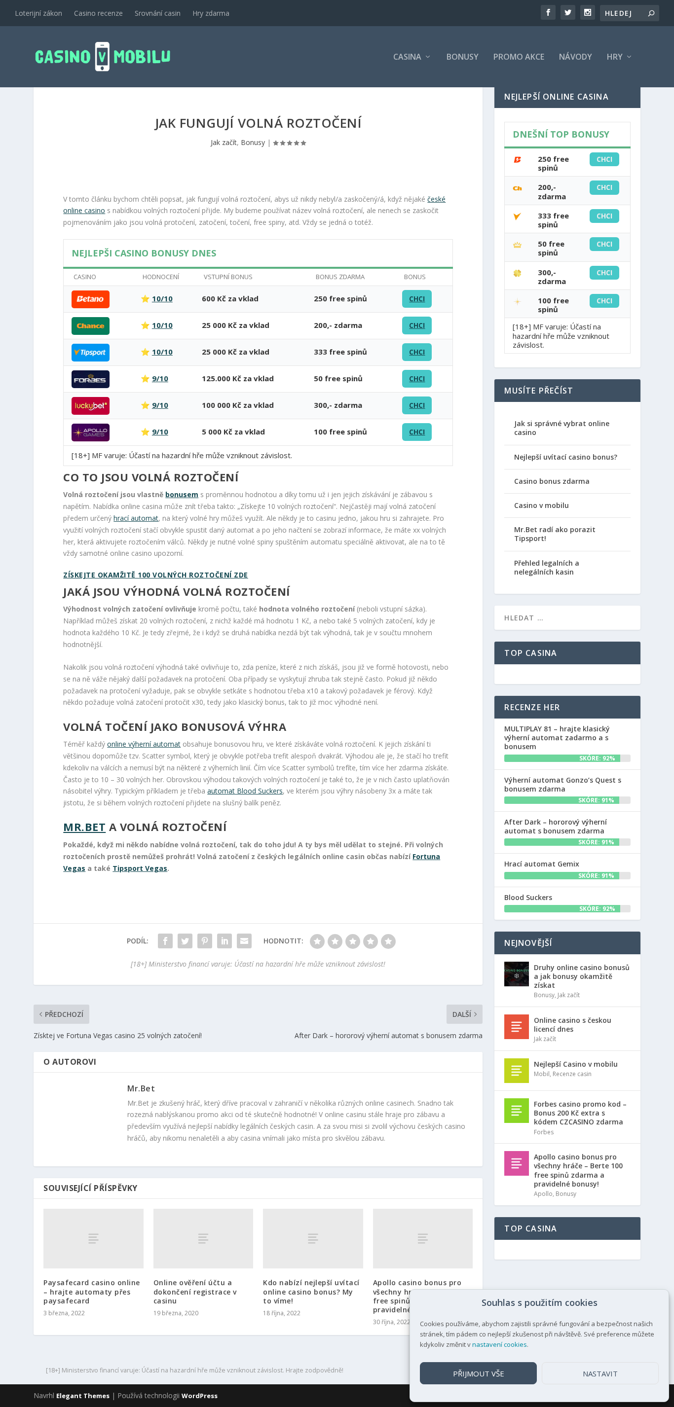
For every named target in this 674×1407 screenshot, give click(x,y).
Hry (615, 57)
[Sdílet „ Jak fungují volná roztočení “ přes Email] (244, 941)
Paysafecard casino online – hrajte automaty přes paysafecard (91, 1291)
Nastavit (600, 1373)
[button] (654, 1303)
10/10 (162, 298)
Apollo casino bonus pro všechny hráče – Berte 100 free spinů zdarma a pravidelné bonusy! (578, 1170)
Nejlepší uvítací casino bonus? (565, 457)
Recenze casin (572, 1074)
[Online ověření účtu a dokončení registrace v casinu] (203, 1238)
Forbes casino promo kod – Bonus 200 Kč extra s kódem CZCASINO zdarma (580, 1112)
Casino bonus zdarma (552, 481)
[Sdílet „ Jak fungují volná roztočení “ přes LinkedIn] (224, 941)
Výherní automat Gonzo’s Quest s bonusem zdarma (562, 784)
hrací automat (135, 518)
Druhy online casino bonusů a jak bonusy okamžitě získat (582, 976)
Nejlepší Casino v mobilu (576, 1064)
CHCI (417, 298)
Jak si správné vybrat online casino (561, 428)
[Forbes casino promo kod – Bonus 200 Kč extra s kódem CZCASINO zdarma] (516, 1110)
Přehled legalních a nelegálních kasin (546, 567)
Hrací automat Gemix (541, 863)
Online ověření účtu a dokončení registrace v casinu (195, 1291)
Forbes (544, 1132)
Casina (407, 57)
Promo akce (518, 57)
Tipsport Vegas (139, 868)
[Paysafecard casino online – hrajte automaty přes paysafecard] (93, 1238)
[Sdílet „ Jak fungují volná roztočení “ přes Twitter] (185, 941)
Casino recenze (98, 13)
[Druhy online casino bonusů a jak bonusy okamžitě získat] (516, 974)
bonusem (181, 494)
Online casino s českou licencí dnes (572, 1024)
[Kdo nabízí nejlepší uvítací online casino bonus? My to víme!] (313, 1238)
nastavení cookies (499, 1344)
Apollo (543, 1194)
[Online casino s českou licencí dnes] (516, 1026)
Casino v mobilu (541, 505)
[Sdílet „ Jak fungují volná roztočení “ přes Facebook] (165, 941)
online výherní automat (144, 744)
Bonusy (463, 57)
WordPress (200, 1395)
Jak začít (224, 142)
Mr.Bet (84, 826)
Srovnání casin (158, 13)
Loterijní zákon (38, 13)
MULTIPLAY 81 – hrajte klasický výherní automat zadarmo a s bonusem (557, 737)
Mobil (542, 1074)
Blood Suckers (528, 897)
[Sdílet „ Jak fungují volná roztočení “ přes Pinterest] (205, 941)
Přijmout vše (478, 1373)
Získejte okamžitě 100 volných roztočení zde (155, 574)
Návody (575, 57)
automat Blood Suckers (245, 790)
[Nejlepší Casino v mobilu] (516, 1070)
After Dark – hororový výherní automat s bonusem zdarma (555, 826)
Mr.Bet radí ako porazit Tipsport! (555, 534)
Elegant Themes (83, 1395)
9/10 (160, 378)
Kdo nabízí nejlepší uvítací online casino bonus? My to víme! (311, 1291)
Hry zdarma (210, 13)
